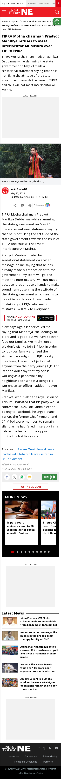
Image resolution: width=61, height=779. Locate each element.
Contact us (31, 756)
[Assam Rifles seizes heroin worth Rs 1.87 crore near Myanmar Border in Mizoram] (10, 668)
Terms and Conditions (25, 761)
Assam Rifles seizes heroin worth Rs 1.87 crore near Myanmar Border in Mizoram (37, 668)
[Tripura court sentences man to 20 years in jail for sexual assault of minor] (21, 510)
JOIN (46, 477)
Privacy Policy (50, 756)
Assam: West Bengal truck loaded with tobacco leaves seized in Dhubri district (28, 454)
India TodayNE (19, 189)
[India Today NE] (22, 12)
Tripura (14, 21)
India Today (44, 3)
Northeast (32, 3)
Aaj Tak (55, 3)
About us (14, 756)
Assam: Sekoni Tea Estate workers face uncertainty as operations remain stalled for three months (38, 684)
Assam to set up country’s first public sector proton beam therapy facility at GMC (39, 636)
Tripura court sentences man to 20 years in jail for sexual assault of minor (21, 528)
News (5, 21)
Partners (48, 761)
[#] (22, 477)
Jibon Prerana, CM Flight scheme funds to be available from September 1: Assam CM (38, 621)
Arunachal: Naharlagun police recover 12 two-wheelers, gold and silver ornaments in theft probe (39, 652)
